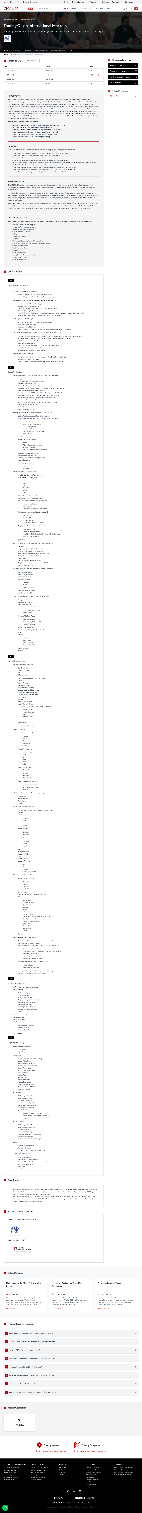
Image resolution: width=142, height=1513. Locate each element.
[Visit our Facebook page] (62, 1491)
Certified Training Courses (93, 1472)
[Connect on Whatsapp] (5, 1508)
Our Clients (62, 1472)
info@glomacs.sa (40, 1472)
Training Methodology (40, 50)
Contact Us (62, 1474)
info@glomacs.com (31, 2)
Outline (69, 50)
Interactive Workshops (92, 1479)
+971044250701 (11, 1472)
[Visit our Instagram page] (74, 1491)
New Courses (90, 1482)
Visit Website (22, 1255)
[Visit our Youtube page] (80, 1491)
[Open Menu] (136, 8)
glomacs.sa (39, 1475)
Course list (85, 1506)
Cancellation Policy (52, 1506)
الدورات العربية (127, 9)
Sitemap (77, 1506)
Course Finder (42, 9)
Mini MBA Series (91, 1474)
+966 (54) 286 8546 (39, 1470)
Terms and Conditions (66, 1506)
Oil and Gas (13, 54)
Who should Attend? (58, 50)
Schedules (7, 50)
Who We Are (62, 1467)
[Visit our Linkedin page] (68, 1491)
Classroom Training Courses (94, 1467)
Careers (92, 1506)
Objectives (27, 50)
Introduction (17, 50)
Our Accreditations (64, 1469)
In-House (105, 2)
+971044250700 (11, 1470)
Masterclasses (90, 1477)
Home (66, 2)
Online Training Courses (93, 1469)
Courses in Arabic (91, 1484)
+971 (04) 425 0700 (12, 2)
